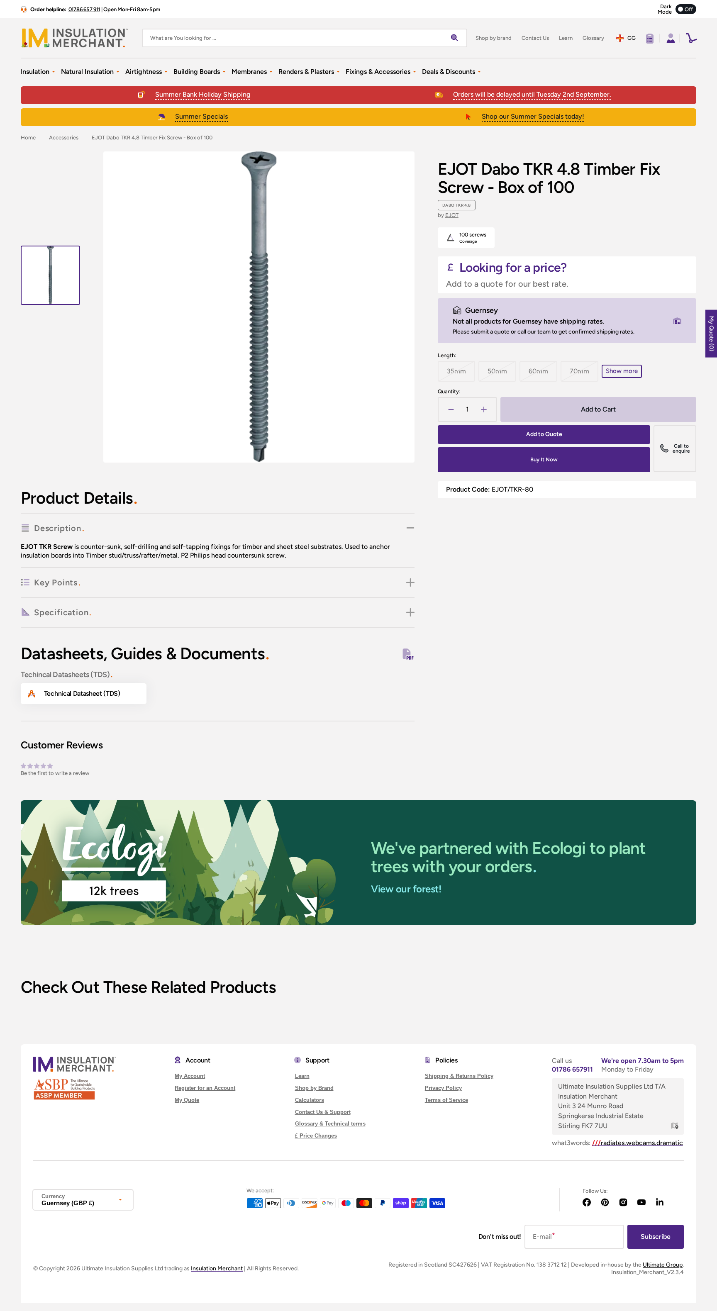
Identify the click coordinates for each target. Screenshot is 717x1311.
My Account (190, 1076)
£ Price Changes (316, 1136)
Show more (622, 371)
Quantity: (449, 391)
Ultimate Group (663, 1264)
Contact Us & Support (323, 1112)
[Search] (456, 38)
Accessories (63, 137)
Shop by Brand (314, 1088)
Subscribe (656, 1236)
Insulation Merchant (217, 1268)
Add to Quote (544, 434)
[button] (670, 38)
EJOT (451, 215)
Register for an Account (205, 1088)
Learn (302, 1076)
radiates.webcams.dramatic (637, 1143)
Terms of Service (446, 1100)
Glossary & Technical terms (330, 1124)
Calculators (309, 1100)
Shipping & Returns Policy (459, 1076)
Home (28, 137)
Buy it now (544, 459)
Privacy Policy (443, 1088)
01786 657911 (572, 1069)
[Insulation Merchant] (75, 38)
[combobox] (304, 38)
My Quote (187, 1100)
